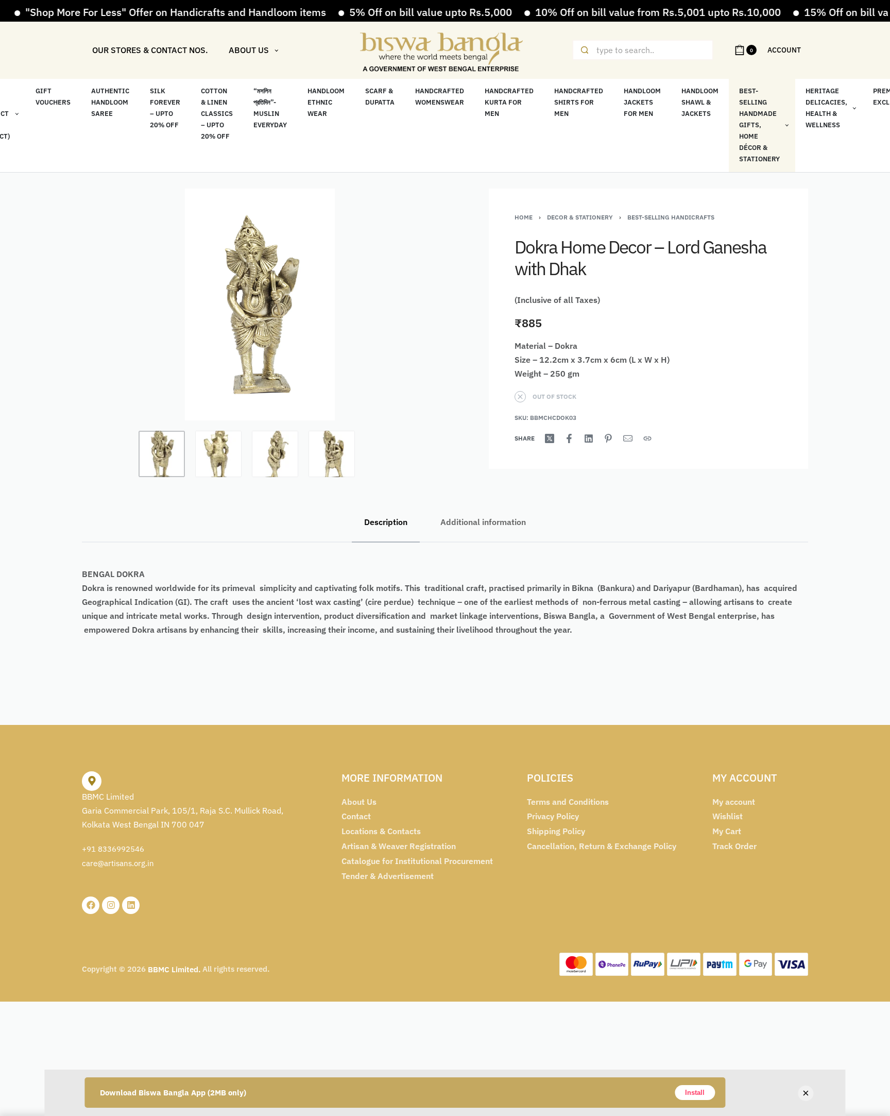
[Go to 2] (218, 454)
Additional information (483, 522)
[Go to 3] (275, 454)
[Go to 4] (332, 454)
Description (385, 522)
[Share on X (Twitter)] (549, 438)
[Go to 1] (162, 454)
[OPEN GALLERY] (260, 304)
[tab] (386, 522)
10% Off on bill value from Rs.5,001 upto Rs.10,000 (627, 12)
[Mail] (627, 438)
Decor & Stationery (580, 217)
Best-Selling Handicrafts (670, 217)
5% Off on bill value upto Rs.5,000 (399, 12)
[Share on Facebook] (569, 438)
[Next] (410, 304)
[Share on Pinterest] (608, 438)
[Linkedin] (131, 905)
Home (524, 217)
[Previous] (109, 304)
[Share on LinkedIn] (588, 438)
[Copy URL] (647, 438)
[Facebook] (90, 905)
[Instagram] (110, 905)
